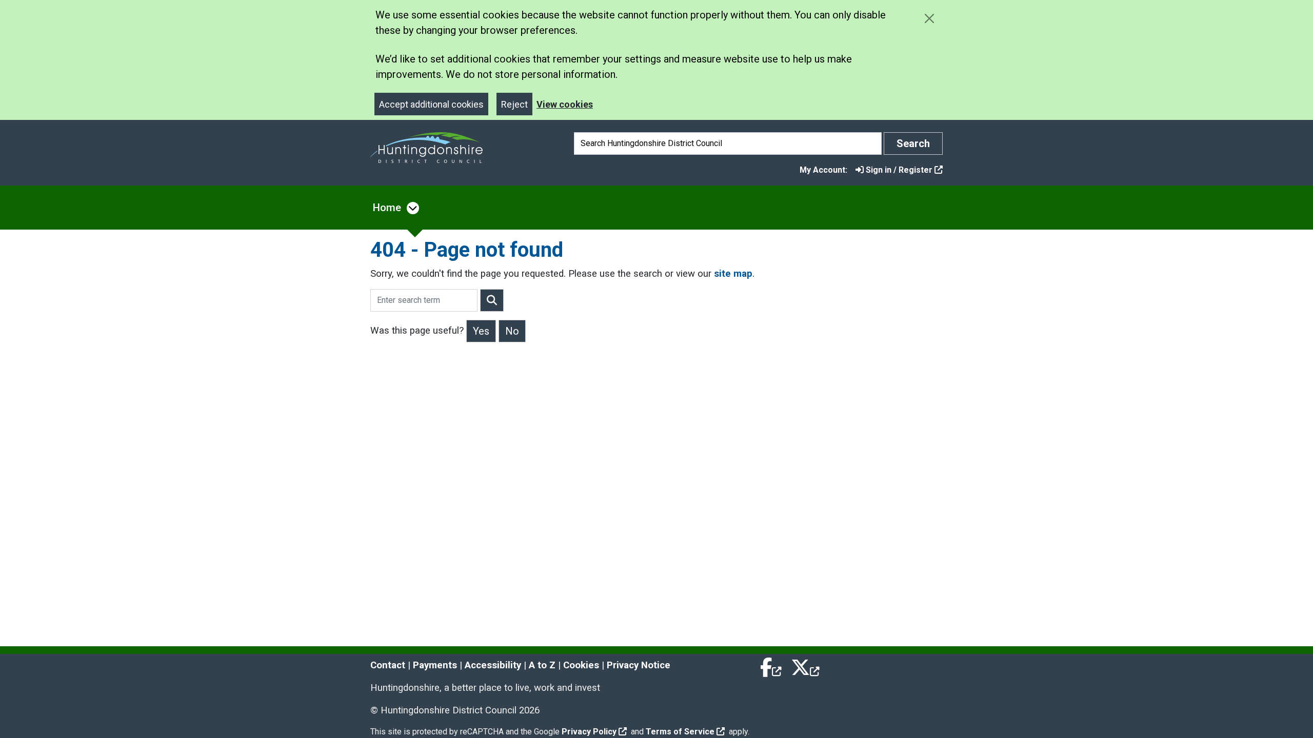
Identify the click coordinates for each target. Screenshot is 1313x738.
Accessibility (493, 665)
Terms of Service (680, 731)
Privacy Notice (638, 665)
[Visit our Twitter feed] (805, 665)
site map (733, 273)
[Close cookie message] (929, 18)
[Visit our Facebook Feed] (771, 665)
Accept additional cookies (431, 104)
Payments (435, 665)
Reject (514, 104)
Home (387, 207)
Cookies (581, 665)
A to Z (542, 665)
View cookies (564, 104)
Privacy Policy (589, 731)
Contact (387, 665)
